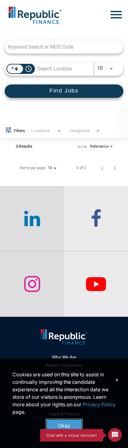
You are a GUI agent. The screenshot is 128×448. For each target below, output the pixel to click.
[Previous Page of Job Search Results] (102, 168)
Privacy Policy (99, 404)
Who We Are (64, 357)
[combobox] (61, 47)
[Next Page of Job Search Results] (114, 168)
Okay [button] (64, 425)
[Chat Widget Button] (115, 435)
